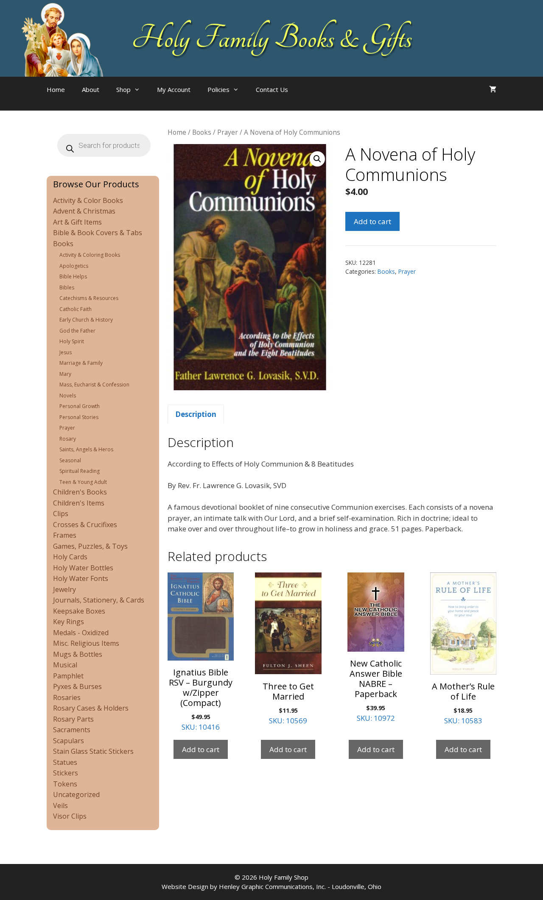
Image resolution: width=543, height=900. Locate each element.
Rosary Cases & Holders (91, 708)
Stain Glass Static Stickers (93, 751)
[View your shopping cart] (493, 89)
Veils (60, 805)
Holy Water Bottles (83, 567)
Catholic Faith (75, 309)
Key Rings (68, 621)
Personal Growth (79, 406)
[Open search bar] (313, 98)
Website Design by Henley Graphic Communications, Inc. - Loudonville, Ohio (271, 886)
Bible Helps (73, 276)
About (90, 89)
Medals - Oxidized (81, 632)
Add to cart (372, 221)
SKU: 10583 (463, 703)
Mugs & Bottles (77, 654)
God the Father (77, 330)
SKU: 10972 (376, 690)
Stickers (65, 773)
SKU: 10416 (200, 699)
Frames (64, 535)
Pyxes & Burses (77, 686)
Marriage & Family (81, 363)
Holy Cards (70, 556)
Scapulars (68, 740)
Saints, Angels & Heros (86, 449)
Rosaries (67, 697)
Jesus (65, 352)
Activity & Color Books (88, 200)
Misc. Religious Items (86, 643)
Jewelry (64, 589)
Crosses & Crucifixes (85, 524)
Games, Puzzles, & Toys (90, 546)
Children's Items (78, 503)
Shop (123, 89)
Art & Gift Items (77, 222)
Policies (218, 89)
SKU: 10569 (288, 703)
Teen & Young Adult (83, 482)
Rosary (67, 438)
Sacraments (71, 729)
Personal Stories (78, 417)
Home (56, 89)
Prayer (227, 132)
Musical (65, 664)
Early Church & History (86, 319)
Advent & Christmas (84, 211)
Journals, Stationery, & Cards (98, 600)
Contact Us (272, 89)
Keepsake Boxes (79, 611)
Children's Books (80, 492)
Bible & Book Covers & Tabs (97, 232)
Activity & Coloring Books (89, 254)
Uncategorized (76, 794)
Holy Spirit (71, 341)
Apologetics (73, 265)
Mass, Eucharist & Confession (94, 384)
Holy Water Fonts (80, 578)
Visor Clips (70, 816)
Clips (60, 513)
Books (201, 132)
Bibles (66, 287)
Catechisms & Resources (88, 298)
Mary (65, 374)
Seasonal (70, 460)
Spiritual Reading (79, 471)
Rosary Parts (73, 719)
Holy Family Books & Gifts (272, 38)
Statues (65, 762)
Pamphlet (68, 676)
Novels (67, 395)
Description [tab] (195, 414)
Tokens (65, 784)
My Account (173, 89)
